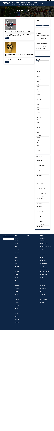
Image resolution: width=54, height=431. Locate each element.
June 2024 (38, 104)
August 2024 (16, 274)
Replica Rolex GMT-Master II (40, 208)
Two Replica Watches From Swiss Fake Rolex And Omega (17, 31)
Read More (7, 38)
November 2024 (17, 269)
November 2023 (38, 114)
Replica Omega (14, 4)
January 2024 (17, 283)
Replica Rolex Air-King (39, 203)
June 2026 (16, 240)
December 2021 (38, 150)
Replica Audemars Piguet (24, 2)
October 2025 (17, 252)
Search (37, 20)
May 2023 (16, 296)
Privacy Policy (33, 4)
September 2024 (39, 99)
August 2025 (38, 81)
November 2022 (38, 132)
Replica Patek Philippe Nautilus (40, 196)
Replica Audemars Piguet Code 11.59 (41, 163)
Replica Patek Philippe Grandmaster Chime (45, 271)
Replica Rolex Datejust (42, 280)
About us (28, 4)
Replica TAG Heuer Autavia (40, 219)
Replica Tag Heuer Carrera (40, 221)
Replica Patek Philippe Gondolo (40, 191)
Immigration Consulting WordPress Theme (25, 329)
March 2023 (38, 125)
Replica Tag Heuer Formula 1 (40, 224)
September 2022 (39, 135)
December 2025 (38, 74)
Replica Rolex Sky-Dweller (40, 211)
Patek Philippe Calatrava (40, 160)
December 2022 (38, 130)
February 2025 (38, 91)
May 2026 (38, 66)
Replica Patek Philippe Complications (41, 188)
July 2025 (16, 257)
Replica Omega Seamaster (40, 183)
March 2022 (38, 145)
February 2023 (38, 127)
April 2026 (38, 68)
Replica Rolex (24, 4)
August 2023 (38, 119)
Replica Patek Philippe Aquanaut (43, 263)
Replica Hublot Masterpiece (40, 178)
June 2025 (38, 84)
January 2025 (17, 266)
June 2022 (38, 140)
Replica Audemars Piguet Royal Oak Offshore (42, 168)
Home (12, 2)
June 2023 (38, 122)
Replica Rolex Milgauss (42, 285)
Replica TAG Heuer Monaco (40, 226)
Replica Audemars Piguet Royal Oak (41, 165)
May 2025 (38, 86)
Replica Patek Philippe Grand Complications (42, 193)
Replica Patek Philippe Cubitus (43, 266)
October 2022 (17, 305)
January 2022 (17, 319)
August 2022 (38, 137)
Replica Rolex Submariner (43, 288)
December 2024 (38, 94)
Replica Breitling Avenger (43, 249)
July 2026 (38, 63)
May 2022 (38, 142)
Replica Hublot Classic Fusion (43, 254)
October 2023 (17, 288)
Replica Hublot (35, 2)
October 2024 (17, 271)
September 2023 (39, 117)
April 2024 (38, 107)
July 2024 (38, 102)
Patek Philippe (19, 4)
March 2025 (38, 89)
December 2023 (38, 112)
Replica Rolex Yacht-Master (40, 214)
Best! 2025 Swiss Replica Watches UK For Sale (6, 3)
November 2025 (38, 76)
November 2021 (17, 322)
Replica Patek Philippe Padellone (40, 198)
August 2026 (38, 61)
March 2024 (38, 109)
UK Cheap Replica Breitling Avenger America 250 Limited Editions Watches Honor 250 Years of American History (42, 40)
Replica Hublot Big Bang (39, 175)
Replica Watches (17, 2)
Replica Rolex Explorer (39, 206)
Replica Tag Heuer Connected (43, 297)
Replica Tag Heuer (38, 4)
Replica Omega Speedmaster (40, 185)
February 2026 (38, 71)
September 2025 (39, 79)
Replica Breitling (30, 2)
